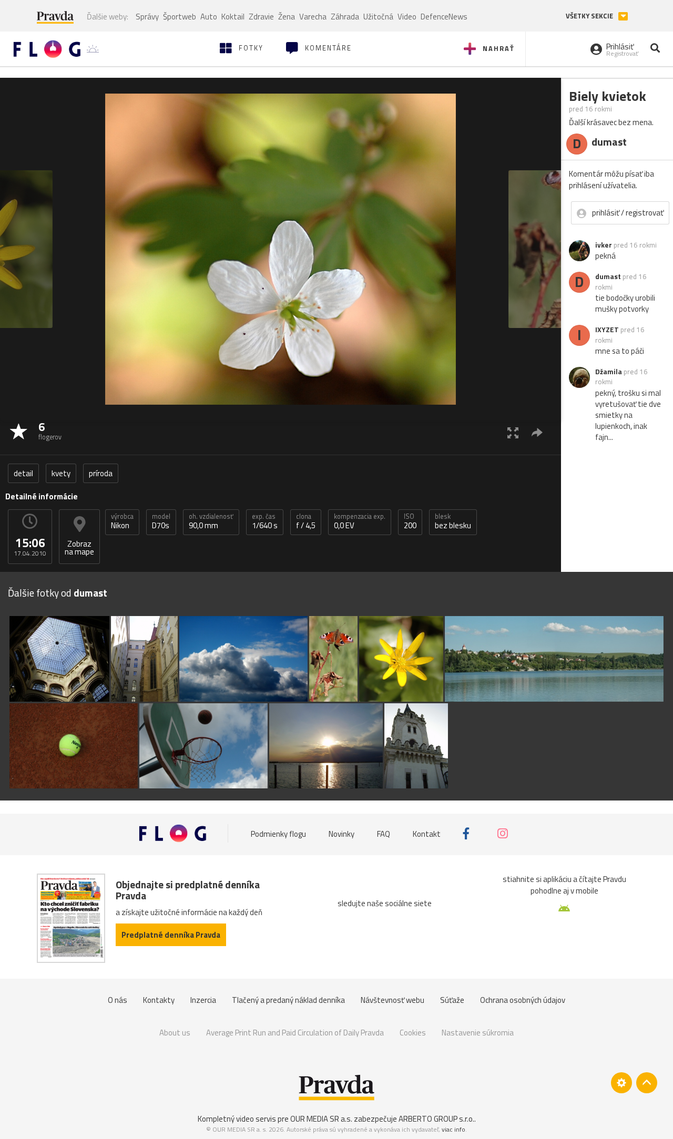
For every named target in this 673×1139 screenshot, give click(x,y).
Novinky (341, 833)
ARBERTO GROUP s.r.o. (436, 1119)
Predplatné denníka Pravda (170, 935)
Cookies (413, 1032)
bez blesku (453, 521)
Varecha (313, 17)
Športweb (179, 17)
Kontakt (427, 833)
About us (174, 1032)
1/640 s (265, 521)
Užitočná (378, 17)
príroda (101, 473)
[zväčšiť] (512, 432)
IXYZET (607, 329)
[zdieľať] (537, 432)
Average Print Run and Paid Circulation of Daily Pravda (295, 1032)
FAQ (383, 833)
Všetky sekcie (590, 16)
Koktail (232, 17)
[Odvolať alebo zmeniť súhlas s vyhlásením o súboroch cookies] (621, 1082)
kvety (61, 473)
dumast (608, 276)
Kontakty (159, 999)
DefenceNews (444, 17)
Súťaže (452, 999)
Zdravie (261, 17)
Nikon (122, 521)
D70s (161, 521)
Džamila (608, 371)
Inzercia (203, 999)
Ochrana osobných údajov (522, 999)
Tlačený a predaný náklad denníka (288, 999)
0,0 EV (359, 521)
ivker (603, 245)
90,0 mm (211, 521)
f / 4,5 (305, 521)
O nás (117, 999)
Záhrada (345, 17)
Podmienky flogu (278, 833)
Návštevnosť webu (392, 999)
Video (406, 17)
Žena (286, 17)
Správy (147, 17)
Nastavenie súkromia (478, 1032)
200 (410, 521)
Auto (208, 17)
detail (23, 473)
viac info (453, 1129)
